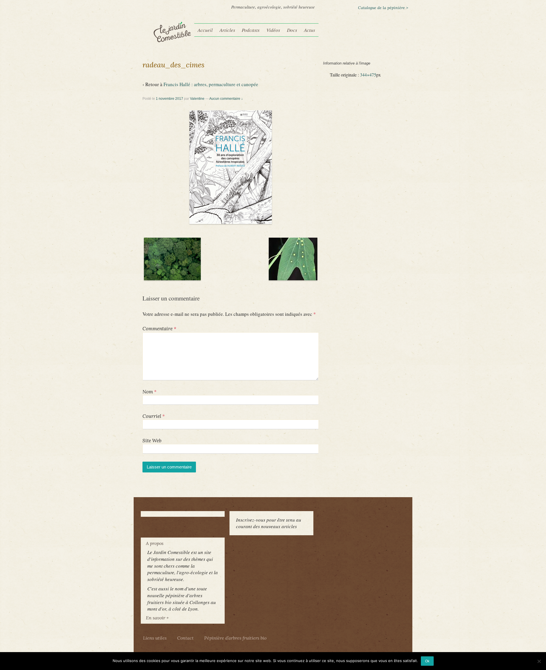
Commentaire (159, 328)
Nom (147, 392)
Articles (227, 30)
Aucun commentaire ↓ (226, 99)
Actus (309, 30)
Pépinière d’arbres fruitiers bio (235, 638)
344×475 (368, 75)
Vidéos (273, 30)
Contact (185, 638)
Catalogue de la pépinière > (383, 7)
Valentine (197, 99)
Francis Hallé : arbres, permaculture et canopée (211, 84)
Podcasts (251, 30)
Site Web (152, 440)
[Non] (539, 661)
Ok (427, 661)
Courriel (151, 416)
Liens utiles (155, 638)
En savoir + (157, 618)
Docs (292, 30)
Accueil (205, 30)
